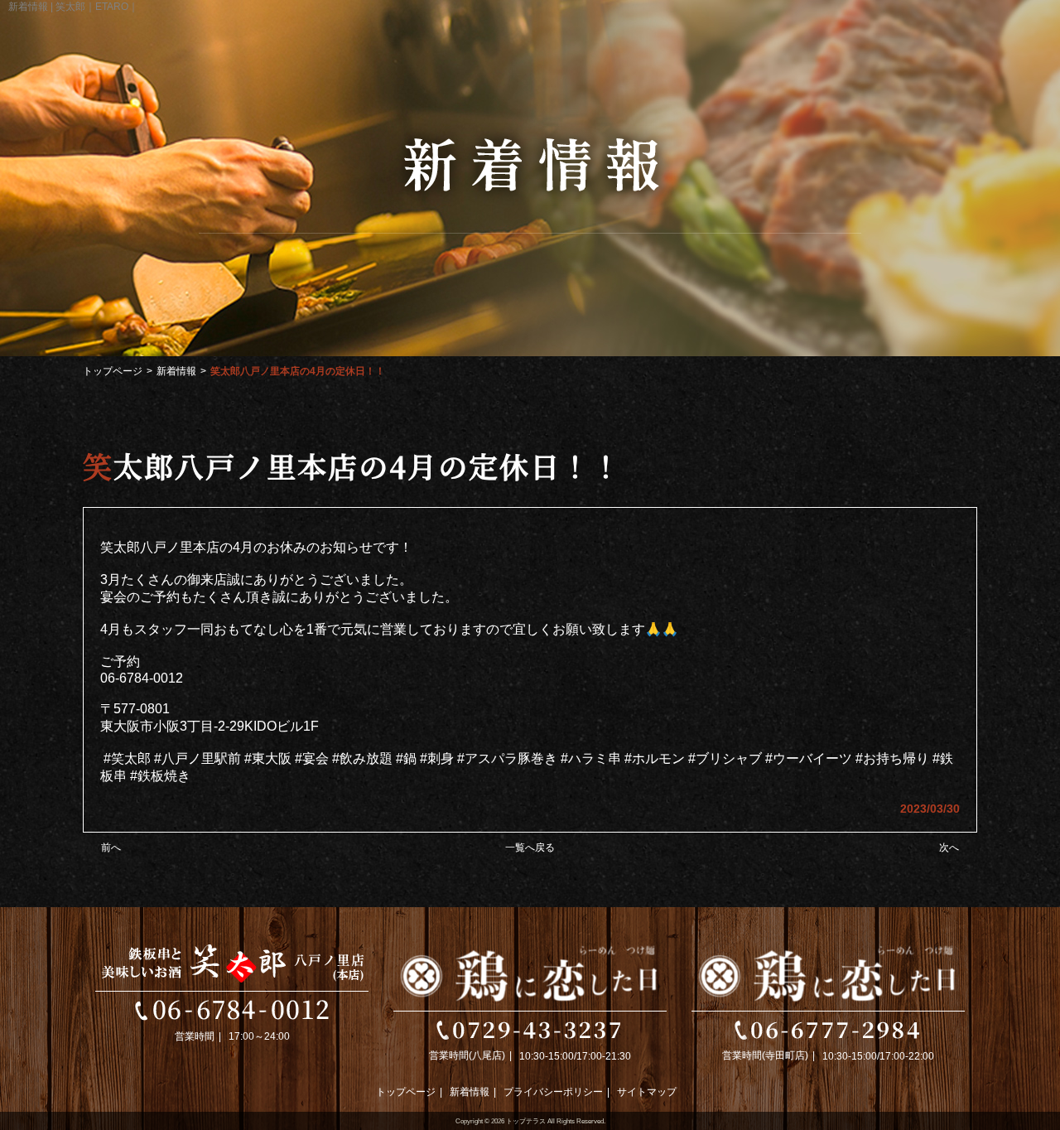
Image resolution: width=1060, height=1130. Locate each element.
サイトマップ (647, 1092)
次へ (949, 847)
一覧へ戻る (530, 847)
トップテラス (526, 1121)
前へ (111, 847)
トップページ (112, 371)
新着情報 (176, 371)
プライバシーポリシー (553, 1092)
